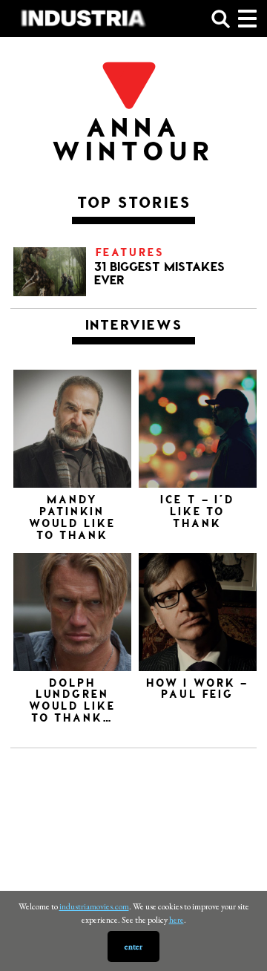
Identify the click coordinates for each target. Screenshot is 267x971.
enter (133, 946)
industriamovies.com (94, 906)
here (176, 920)
